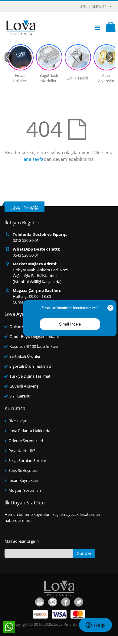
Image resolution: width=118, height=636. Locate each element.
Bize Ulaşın (18, 420)
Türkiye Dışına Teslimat (30, 376)
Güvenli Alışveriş (23, 386)
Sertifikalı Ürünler (25, 356)
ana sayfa (33, 159)
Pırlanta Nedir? (21, 450)
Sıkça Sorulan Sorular (27, 460)
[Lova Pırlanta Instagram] (52, 601)
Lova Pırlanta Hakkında (29, 430)
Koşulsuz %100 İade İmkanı (33, 346)
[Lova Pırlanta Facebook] (65, 601)
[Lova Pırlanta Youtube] (39, 601)
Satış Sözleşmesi (23, 470)
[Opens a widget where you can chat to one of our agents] (95, 625)
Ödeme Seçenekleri (25, 440)
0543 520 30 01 (26, 255)
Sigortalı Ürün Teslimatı (30, 366)
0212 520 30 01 (26, 240)
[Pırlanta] (21, 27)
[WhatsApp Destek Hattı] (9, 627)
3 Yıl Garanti (20, 396)
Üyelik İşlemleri (93, 6)
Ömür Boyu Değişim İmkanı (34, 336)
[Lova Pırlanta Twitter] (78, 601)
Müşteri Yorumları (24, 490)
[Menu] (97, 27)
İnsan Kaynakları (23, 480)
